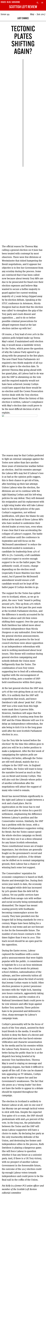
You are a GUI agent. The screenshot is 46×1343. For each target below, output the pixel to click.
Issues (3, 2)
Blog (9, 2)
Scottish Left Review (23, 7)
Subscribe (16, 2)
